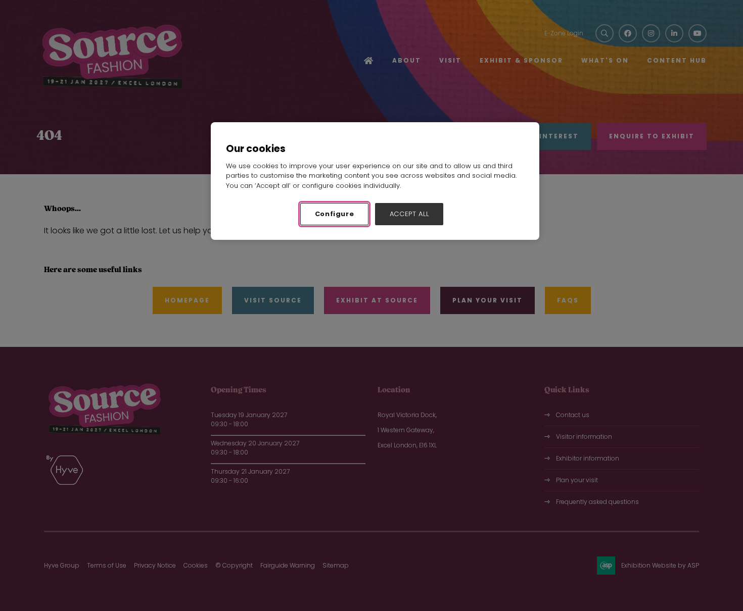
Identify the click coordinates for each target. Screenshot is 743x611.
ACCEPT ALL (409, 214)
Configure (334, 214)
